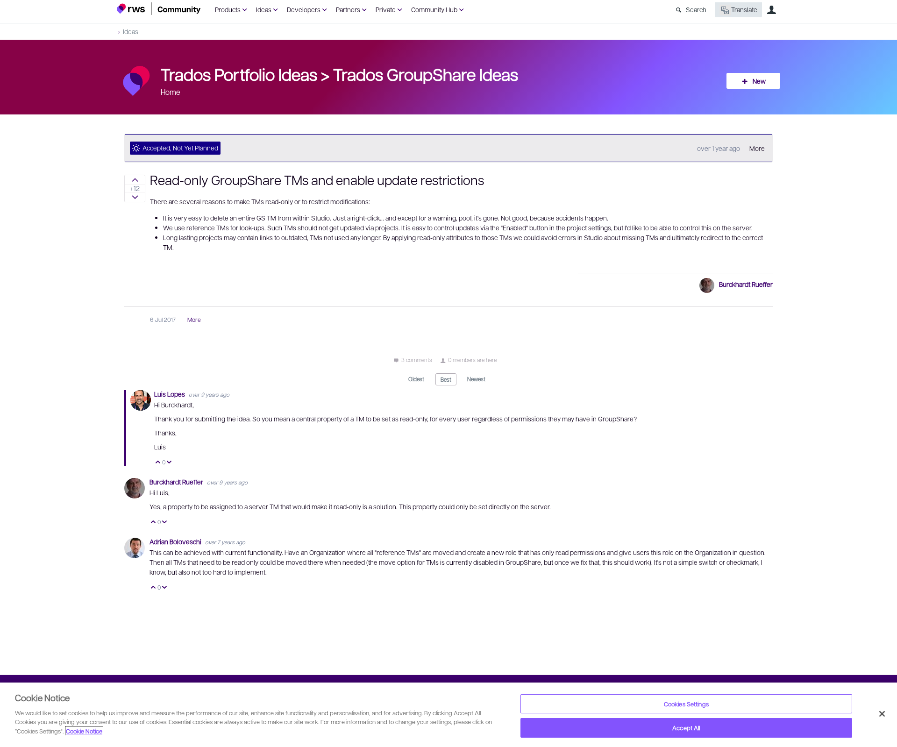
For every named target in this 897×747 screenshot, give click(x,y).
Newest (476, 379)
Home (170, 92)
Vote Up (158, 463)
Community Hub (434, 9)
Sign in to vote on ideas (135, 180)
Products (228, 9)
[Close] (882, 714)
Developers (303, 9)
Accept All (686, 728)
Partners (348, 9)
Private (386, 9)
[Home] (159, 8)
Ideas (263, 9)
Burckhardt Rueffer (746, 284)
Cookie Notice (84, 731)
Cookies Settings (686, 704)
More (757, 148)
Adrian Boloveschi (176, 541)
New (759, 81)
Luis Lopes (170, 394)
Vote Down (169, 463)
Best (446, 379)
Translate (744, 9)
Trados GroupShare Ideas (425, 74)
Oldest (416, 379)
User (771, 9)
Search (696, 9)
